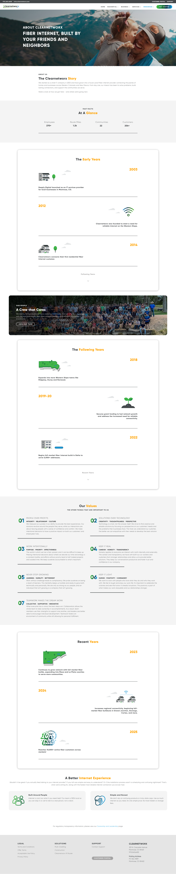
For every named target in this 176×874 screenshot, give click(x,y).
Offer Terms (22, 850)
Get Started (164, 7)
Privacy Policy (23, 857)
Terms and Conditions (26, 847)
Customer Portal (102, 858)
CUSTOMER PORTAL (158, 1)
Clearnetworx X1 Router (64, 853)
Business (124, 7)
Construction (60, 850)
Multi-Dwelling (60, 847)
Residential (112, 7)
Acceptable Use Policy (26, 853)
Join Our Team (25, 324)
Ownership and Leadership (107, 826)
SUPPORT (170, 1)
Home (103, 7)
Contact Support (98, 847)
